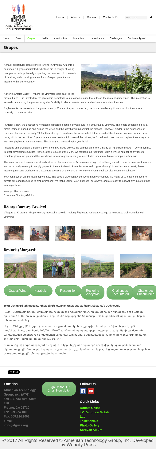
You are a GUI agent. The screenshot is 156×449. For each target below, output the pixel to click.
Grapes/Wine (17, 290)
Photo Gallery (89, 425)
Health (44, 38)
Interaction (78, 38)
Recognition (68, 290)
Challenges (116, 38)
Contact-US (110, 17)
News (6, 38)
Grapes (31, 38)
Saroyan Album (91, 429)
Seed (18, 38)
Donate (91, 17)
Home (60, 17)
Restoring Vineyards (92, 292)
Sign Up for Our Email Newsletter (59, 388)
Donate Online (90, 407)
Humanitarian (97, 38)
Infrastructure (60, 38)
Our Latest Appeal (137, 38)
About (74, 17)
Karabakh (41, 290)
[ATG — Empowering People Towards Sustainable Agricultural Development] (19, 17)
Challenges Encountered (120, 292)
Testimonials (89, 421)
